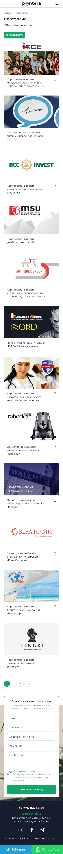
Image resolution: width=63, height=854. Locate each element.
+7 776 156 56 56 (31, 808)
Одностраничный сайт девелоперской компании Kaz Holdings (26, 503)
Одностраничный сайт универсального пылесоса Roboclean (24, 450)
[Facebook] (31, 830)
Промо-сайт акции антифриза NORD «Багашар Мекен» (26, 344)
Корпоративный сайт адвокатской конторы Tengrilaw (20, 663)
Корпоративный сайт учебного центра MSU (21, 241)
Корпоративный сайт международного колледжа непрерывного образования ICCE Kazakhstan (25, 83)
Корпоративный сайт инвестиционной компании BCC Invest (25, 189)
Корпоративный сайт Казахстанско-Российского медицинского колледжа (24, 397)
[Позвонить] (57, 4)
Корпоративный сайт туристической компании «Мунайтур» (23, 610)
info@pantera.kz (31, 813)
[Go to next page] (27, 684)
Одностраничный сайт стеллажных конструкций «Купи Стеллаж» (23, 557)
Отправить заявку (31, 789)
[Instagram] (20, 830)
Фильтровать (14, 34)
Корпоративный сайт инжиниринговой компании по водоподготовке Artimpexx (26, 293)
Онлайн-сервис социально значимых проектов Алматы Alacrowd (25, 136)
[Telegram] (42, 830)
